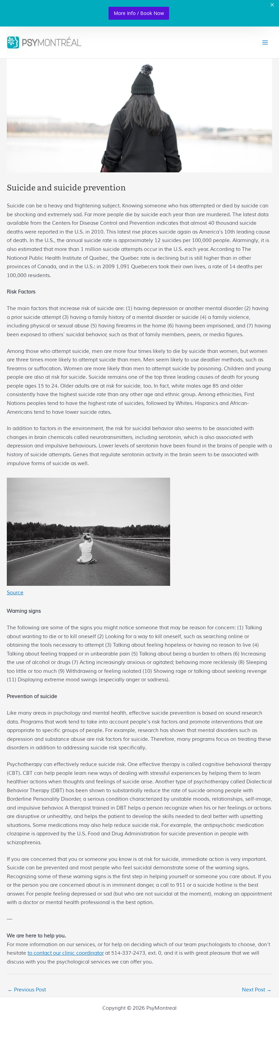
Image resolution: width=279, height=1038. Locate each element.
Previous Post (26, 990)
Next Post (257, 990)
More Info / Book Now (139, 13)
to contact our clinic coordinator (66, 953)
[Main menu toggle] (265, 42)
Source (15, 593)
